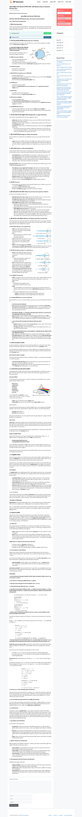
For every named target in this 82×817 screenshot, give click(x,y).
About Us (50, 815)
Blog (58, 40)
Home (38, 2)
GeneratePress (26, 815)
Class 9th (45, 2)
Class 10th (53, 2)
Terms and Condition (68, 815)
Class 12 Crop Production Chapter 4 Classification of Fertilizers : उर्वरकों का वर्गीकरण (64, 107)
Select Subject (61, 15)
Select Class (60, 10)
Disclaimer (61, 815)
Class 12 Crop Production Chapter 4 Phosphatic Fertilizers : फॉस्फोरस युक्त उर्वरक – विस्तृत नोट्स (64, 98)
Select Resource (61, 21)
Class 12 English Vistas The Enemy (64, 67)
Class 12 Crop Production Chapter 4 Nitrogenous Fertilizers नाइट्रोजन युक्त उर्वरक (64, 103)
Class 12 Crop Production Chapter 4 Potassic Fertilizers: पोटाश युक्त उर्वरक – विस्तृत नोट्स (64, 93)
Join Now (48, 33)
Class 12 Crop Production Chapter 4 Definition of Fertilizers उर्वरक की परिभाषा (64, 112)
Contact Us (55, 815)
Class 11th (60, 2)
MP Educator (18, 2)
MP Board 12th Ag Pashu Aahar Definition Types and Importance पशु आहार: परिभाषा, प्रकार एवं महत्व (64, 89)
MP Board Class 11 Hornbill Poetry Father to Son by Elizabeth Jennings (64, 80)
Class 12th (68, 2)
